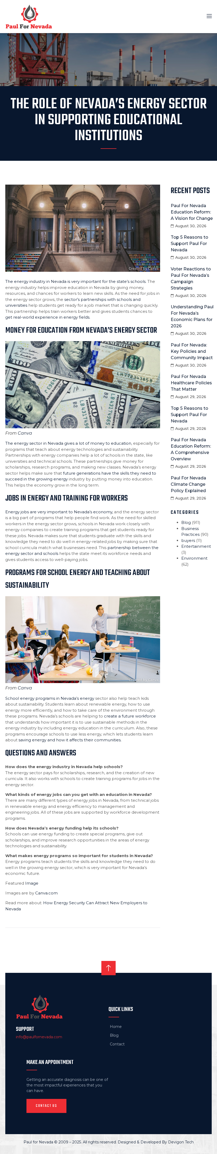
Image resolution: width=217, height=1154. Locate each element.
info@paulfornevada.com (39, 1037)
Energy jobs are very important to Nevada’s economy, (59, 511)
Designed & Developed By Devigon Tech (156, 1142)
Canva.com (46, 892)
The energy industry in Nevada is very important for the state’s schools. (75, 281)
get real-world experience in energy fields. (47, 317)
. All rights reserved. (99, 1142)
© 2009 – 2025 (67, 1142)
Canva (25, 433)
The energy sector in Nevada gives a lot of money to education (68, 443)
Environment (194, 558)
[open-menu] (206, 16)
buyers (188, 540)
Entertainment (196, 546)
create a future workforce (130, 716)
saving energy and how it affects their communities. (70, 739)
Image (31, 883)
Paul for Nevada (38, 1142)
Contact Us (46, 1106)
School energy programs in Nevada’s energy (49, 698)
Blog (186, 522)
